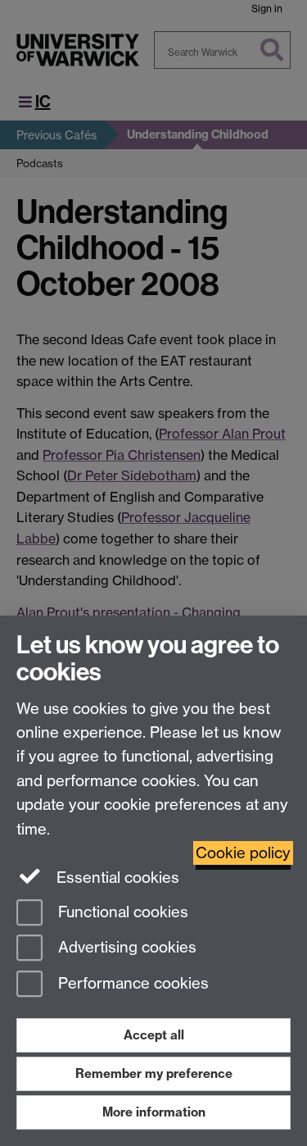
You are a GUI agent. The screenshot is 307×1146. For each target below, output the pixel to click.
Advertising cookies (125, 948)
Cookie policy (243, 853)
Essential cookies (115, 877)
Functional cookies (121, 912)
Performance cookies (131, 984)
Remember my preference (154, 1073)
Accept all (154, 1035)
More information (153, 1112)
